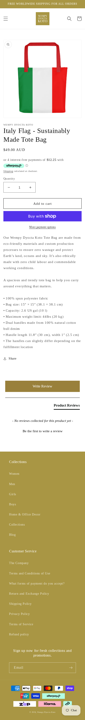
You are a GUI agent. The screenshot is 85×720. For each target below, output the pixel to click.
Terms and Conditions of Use (29, 573)
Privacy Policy (19, 614)
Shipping (8, 171)
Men (12, 484)
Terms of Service (21, 624)
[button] (6, 19)
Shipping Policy (20, 603)
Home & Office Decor (24, 514)
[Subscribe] (71, 667)
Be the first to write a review (43, 431)
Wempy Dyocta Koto (46, 712)
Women (14, 473)
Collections (17, 524)
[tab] (67, 406)
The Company (19, 563)
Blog (12, 534)
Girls (12, 494)
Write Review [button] (42, 386)
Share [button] (13, 358)
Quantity (9, 178)
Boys (12, 504)
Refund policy (19, 634)
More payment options (42, 227)
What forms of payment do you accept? (37, 583)
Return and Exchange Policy (29, 593)
